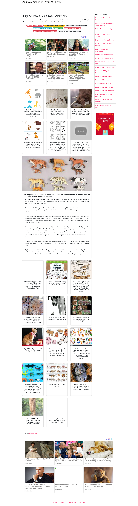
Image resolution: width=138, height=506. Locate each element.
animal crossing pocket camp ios (54, 25)
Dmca (55, 502)
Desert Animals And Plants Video (105, 67)
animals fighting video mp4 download (70, 31)
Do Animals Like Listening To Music (103, 106)
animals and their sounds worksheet (76, 25)
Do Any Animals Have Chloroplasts (101, 50)
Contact (62, 502)
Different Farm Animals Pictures (104, 40)
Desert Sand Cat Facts (102, 80)
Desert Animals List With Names (104, 91)
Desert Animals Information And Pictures (104, 19)
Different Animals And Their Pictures (103, 44)
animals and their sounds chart (42, 28)
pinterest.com (33, 433)
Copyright (82, 502)
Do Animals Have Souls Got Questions (103, 95)
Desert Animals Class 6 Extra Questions (104, 101)
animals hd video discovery (35, 25)
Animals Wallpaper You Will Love (41, 2)
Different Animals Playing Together (102, 35)
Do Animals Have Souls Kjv (103, 83)
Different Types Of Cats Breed (104, 58)
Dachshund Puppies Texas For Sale (104, 63)
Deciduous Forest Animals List (104, 55)
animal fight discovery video (72, 28)
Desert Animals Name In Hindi (104, 87)
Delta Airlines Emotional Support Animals (104, 30)
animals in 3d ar (58, 28)
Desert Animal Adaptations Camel (103, 72)
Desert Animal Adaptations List (104, 76)
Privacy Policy (72, 502)
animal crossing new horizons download (45, 31)
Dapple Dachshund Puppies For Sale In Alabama (104, 24)
